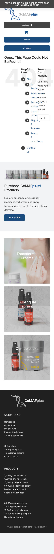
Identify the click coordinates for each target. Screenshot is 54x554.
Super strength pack (14, 492)
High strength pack (13, 517)
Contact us (9, 425)
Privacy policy (13, 527)
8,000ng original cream (15, 506)
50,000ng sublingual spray (17, 486)
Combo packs (11, 456)
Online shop (10, 446)
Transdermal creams (14, 453)
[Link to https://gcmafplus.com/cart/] (26, 32)
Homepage (9, 422)
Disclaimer (42, 527)
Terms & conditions (13, 435)
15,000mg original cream (16, 510)
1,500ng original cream (15, 479)
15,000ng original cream (16, 482)
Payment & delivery (13, 432)
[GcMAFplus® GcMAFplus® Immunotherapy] (27, 395)
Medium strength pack (15, 489)
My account (10, 428)
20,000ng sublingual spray (17, 513)
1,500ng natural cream (15, 475)
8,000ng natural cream (15, 503)
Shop (30, 79)
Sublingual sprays (13, 449)
